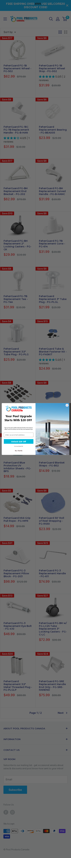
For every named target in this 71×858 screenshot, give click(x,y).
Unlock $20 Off (18, 441)
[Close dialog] (67, 405)
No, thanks (18, 451)
